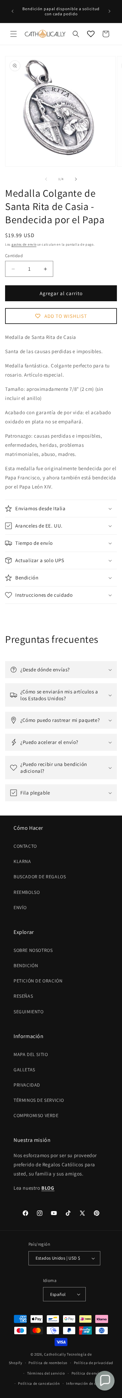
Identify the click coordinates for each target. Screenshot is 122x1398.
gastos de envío (24, 244)
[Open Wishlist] (90, 33)
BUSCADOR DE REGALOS (40, 877)
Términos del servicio (46, 1373)
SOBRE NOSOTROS (33, 950)
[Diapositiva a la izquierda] (46, 179)
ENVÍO (20, 907)
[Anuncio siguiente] (109, 11)
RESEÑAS (23, 996)
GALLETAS (24, 1070)
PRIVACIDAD (27, 1085)
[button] (13, 33)
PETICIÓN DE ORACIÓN (38, 981)
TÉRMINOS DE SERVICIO (39, 1100)
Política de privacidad (93, 1362)
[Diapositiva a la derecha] (75, 179)
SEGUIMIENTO (29, 1012)
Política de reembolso (47, 1362)
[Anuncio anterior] (12, 11)
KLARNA (22, 861)
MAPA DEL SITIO (31, 1054)
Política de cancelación (39, 1383)
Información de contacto (88, 1383)
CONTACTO (25, 846)
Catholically (55, 1354)
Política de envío (86, 1373)
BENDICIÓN (26, 965)
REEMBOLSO (27, 892)
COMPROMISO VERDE (36, 1115)
